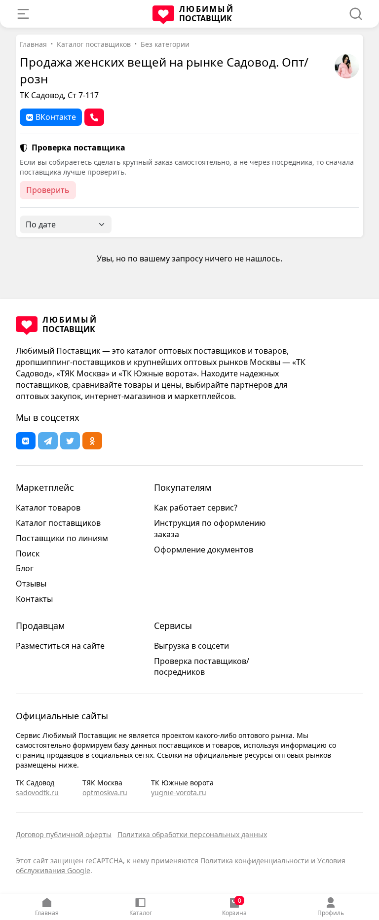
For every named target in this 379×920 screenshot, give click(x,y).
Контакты (34, 598)
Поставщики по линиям (62, 538)
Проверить (48, 189)
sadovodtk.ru (37, 792)
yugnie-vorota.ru (178, 792)
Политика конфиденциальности (254, 860)
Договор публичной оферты (64, 834)
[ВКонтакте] (26, 440)
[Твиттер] (70, 440)
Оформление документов (203, 549)
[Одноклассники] (92, 440)
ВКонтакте (56, 116)
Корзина (234, 906)
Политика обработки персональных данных (192, 834)
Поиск (27, 553)
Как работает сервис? (195, 507)
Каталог (140, 913)
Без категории (165, 44)
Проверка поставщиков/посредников (201, 667)
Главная (47, 913)
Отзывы (31, 583)
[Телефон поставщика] (94, 117)
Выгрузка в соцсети (191, 645)
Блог (25, 568)
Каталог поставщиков (94, 44)
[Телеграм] (48, 440)
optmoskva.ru (104, 792)
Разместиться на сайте (60, 645)
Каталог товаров (48, 507)
